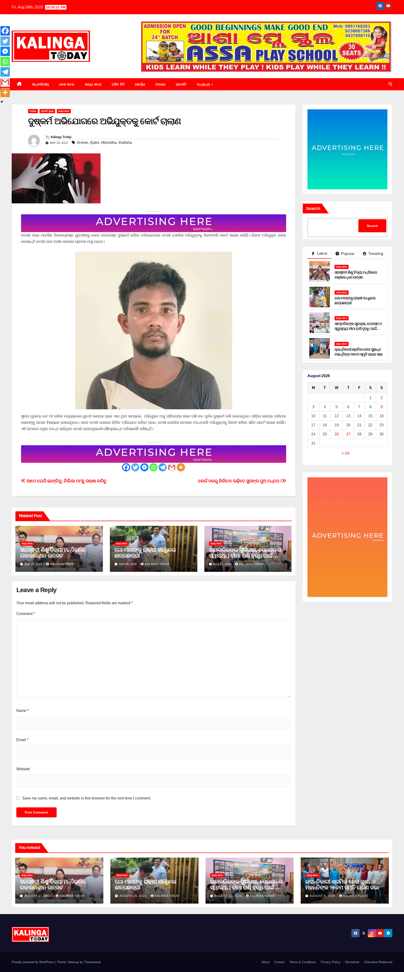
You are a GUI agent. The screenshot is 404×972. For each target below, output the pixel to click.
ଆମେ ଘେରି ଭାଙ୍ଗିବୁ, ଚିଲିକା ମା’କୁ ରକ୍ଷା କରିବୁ (65, 480)
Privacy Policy (330, 962)
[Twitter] (135, 467)
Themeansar (92, 962)
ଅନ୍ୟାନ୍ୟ (204, 84)
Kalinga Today (61, 137)
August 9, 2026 (323, 896)
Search (313, 208)
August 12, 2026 (229, 896)
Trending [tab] (375, 254)
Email (22, 740)
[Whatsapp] (153, 467)
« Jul (346, 453)
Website (23, 769)
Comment (25, 614)
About (266, 962)
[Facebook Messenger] (144, 467)
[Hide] (2, 102)
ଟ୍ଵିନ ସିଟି (118, 84)
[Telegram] (163, 467)
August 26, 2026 (133, 896)
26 (337, 434)
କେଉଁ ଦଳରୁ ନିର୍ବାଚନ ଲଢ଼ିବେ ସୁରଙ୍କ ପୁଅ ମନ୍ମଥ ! (239, 480)
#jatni (94, 143)
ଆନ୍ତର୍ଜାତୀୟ (40, 84)
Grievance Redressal (378, 962)
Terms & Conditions (302, 962)
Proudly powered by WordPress (33, 962)
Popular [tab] (347, 254)
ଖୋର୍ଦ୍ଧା (140, 84)
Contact (279, 962)
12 (337, 416)
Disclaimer (352, 962)
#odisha (125, 143)
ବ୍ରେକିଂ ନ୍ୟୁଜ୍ (47, 111)
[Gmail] (172, 467)
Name (22, 711)
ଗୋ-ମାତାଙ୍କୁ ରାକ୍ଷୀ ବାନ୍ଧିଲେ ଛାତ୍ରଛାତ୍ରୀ (145, 553)
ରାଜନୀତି (181, 84)
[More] (181, 467)
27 (348, 434)
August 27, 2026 (38, 896)
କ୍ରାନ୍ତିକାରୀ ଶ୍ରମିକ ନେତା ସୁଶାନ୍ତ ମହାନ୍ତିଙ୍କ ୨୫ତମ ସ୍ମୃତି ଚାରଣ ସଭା (342, 884)
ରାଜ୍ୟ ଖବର (93, 84)
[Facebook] (126, 467)
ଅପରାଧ (160, 84)
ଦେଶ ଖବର (67, 84)
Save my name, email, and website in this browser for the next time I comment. (86, 798)
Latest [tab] (321, 254)
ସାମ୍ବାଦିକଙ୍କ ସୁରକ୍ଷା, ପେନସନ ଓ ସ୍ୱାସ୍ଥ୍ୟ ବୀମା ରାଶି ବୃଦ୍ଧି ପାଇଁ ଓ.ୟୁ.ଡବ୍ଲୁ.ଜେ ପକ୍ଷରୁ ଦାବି (245, 556)
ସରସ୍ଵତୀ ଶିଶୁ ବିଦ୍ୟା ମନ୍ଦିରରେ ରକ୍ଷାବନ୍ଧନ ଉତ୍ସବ (52, 553)
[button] (390, 84)
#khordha (109, 143)
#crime (82, 143)
